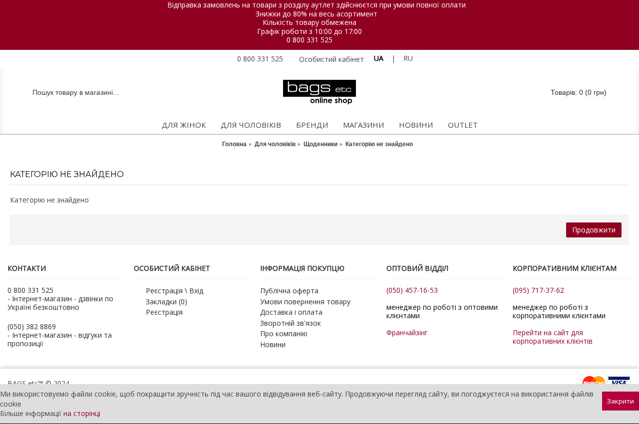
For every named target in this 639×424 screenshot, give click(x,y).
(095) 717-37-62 (538, 290)
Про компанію (284, 333)
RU (408, 58)
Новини (273, 344)
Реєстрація (164, 312)
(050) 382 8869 (31, 326)
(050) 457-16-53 (412, 290)
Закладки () (166, 301)
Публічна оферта (289, 290)
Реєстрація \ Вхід (174, 290)
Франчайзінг (407, 332)
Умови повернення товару (305, 301)
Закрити (620, 401)
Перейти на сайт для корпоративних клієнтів (553, 337)
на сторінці (81, 413)
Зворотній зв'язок (290, 323)
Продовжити (594, 229)
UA (378, 58)
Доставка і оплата (291, 312)
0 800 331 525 (309, 39)
